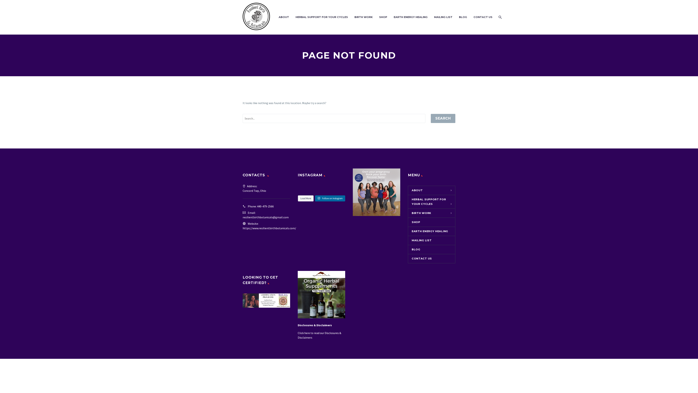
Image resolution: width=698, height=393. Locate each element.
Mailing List (443, 17)
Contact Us (483, 17)
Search (443, 118)
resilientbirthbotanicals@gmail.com (266, 217)
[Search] (499, 17)
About (284, 17)
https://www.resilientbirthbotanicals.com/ (269, 228)
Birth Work (363, 17)
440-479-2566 (265, 206)
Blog (463, 17)
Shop (383, 17)
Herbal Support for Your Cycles (322, 17)
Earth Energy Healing (411, 17)
